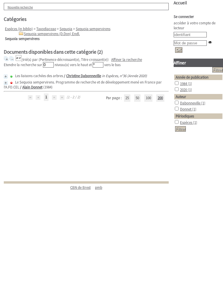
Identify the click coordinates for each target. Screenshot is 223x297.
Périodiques (185, 116)
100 (148, 97)
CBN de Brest (80, 187)
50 (137, 97)
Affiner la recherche (126, 59)
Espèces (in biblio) (19, 28)
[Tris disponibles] (19, 59)
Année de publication (192, 77)
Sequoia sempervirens (93, 28)
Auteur (181, 96)
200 (160, 97)
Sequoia (66, 28)
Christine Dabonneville (83, 75)
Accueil (180, 3)
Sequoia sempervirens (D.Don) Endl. (52, 33)
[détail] (6, 76)
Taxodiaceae (46, 28)
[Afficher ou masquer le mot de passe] (210, 42)
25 (127, 97)
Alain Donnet (32, 87)
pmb (98, 187)
